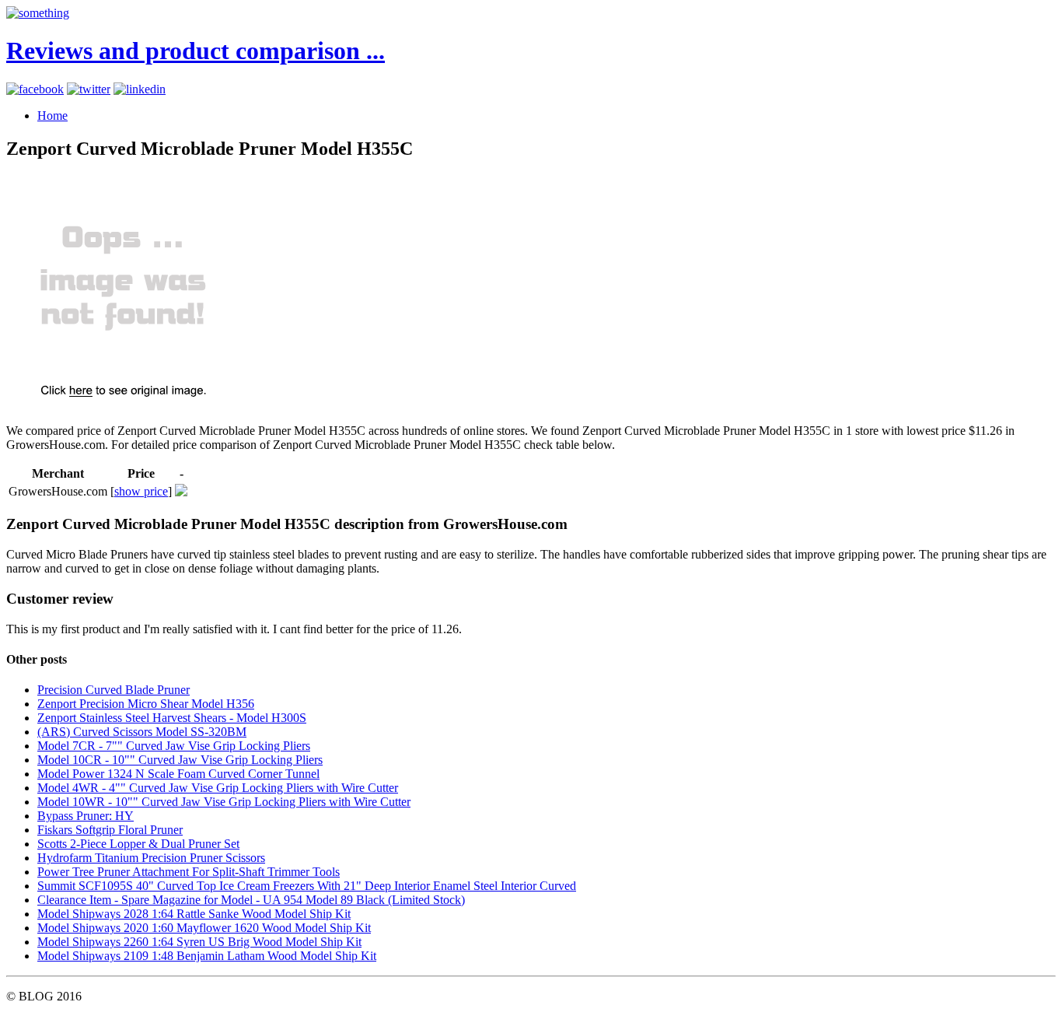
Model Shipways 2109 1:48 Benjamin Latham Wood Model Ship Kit (206, 955)
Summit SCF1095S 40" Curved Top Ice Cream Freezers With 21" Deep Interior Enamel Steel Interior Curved (306, 885)
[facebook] (35, 89)
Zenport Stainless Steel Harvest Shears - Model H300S (171, 717)
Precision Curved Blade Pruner (113, 689)
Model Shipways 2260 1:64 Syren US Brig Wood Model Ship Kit (199, 941)
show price (141, 491)
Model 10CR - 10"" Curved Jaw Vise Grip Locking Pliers (180, 759)
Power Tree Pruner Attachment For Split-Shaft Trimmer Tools (188, 871)
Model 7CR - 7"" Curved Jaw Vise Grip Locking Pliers (173, 745)
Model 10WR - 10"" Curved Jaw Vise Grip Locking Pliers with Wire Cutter (223, 801)
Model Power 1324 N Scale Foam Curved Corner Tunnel (178, 773)
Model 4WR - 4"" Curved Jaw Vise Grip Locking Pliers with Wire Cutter (217, 787)
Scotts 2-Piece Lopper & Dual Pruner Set (138, 843)
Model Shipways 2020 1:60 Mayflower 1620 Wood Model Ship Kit (204, 927)
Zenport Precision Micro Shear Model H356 (145, 703)
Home (52, 115)
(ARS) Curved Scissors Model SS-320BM (141, 731)
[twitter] (88, 89)
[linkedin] (140, 89)
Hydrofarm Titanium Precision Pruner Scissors (151, 857)
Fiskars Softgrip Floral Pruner (110, 829)
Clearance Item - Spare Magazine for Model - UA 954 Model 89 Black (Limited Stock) (251, 899)
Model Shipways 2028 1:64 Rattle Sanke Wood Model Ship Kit (194, 913)
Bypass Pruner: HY (85, 815)
